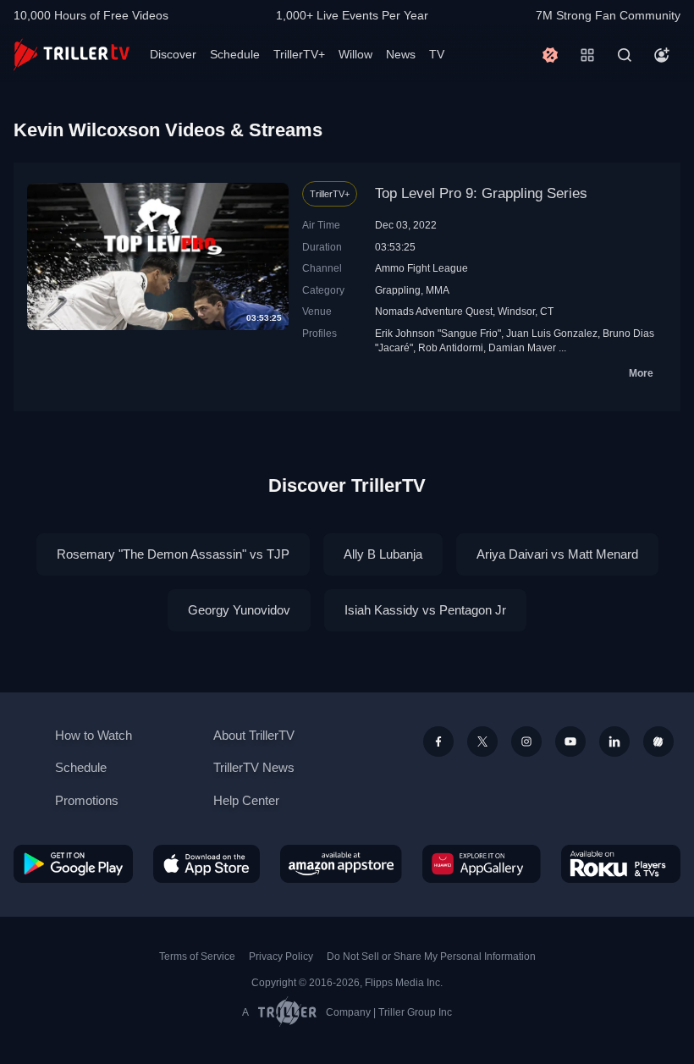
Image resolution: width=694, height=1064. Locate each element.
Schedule (235, 54)
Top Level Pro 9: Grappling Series (481, 193)
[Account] (661, 55)
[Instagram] (526, 741)
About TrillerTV (254, 735)
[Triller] (658, 741)
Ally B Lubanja (383, 554)
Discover (173, 54)
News (401, 54)
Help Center (246, 800)
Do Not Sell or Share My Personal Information (431, 956)
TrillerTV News (254, 767)
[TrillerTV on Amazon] (341, 864)
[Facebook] (438, 741)
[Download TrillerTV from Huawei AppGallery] (481, 864)
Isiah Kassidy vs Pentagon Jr (425, 610)
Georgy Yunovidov (239, 610)
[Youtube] (570, 741)
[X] (482, 741)
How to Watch (93, 735)
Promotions (86, 800)
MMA (437, 289)
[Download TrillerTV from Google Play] (73, 864)
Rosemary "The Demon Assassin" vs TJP (173, 554)
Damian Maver (522, 347)
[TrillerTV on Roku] (620, 864)
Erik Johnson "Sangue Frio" (438, 333)
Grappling (398, 289)
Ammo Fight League (421, 267)
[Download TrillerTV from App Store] (206, 864)
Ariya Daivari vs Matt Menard (557, 554)
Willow (355, 54)
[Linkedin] (614, 741)
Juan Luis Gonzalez (552, 333)
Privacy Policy (281, 956)
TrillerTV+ (299, 54)
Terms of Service (197, 956)
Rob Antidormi (450, 347)
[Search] (624, 55)
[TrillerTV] (71, 54)
